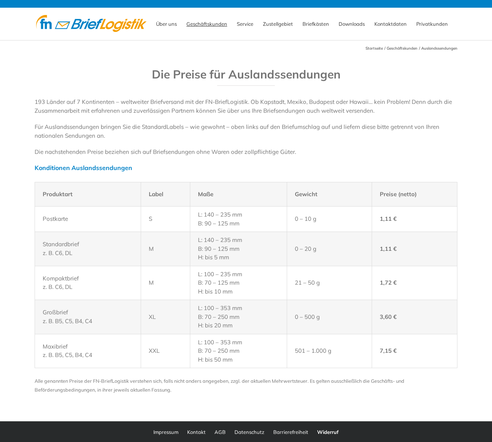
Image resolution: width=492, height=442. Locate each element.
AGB (220, 432)
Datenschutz (249, 432)
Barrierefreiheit (290, 432)
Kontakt (196, 432)
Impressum (165, 432)
